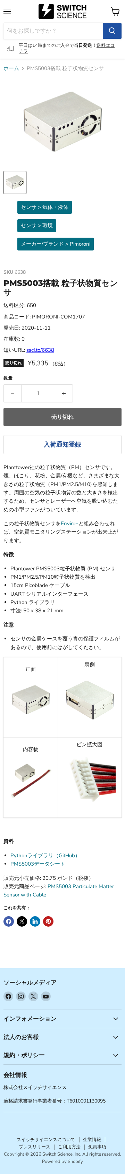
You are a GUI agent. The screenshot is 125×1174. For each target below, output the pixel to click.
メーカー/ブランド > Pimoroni (55, 243)
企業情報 (92, 1140)
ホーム (11, 68)
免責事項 (97, 1147)
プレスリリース (34, 1147)
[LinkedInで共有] (35, 921)
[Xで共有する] (22, 921)
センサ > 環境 (37, 225)
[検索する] (112, 31)
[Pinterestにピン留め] (48, 921)
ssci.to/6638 (40, 350)
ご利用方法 (69, 1147)
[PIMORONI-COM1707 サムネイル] (15, 182)
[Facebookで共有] (8, 921)
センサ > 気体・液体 (44, 207)
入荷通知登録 (62, 444)
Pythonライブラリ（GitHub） (45, 855)
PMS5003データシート (37, 863)
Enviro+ (69, 523)
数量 (7, 378)
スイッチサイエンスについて (46, 1140)
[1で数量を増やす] (64, 393)
